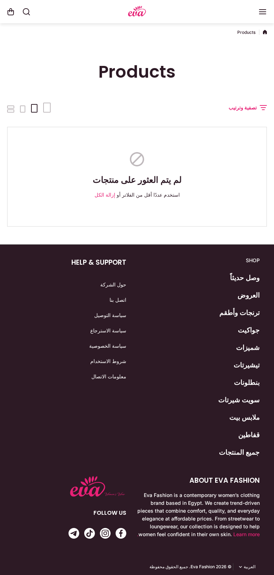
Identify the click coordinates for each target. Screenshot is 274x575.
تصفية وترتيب (243, 107)
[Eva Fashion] (137, 12)
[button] (10, 11)
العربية (249, 566)
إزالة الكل (105, 195)
